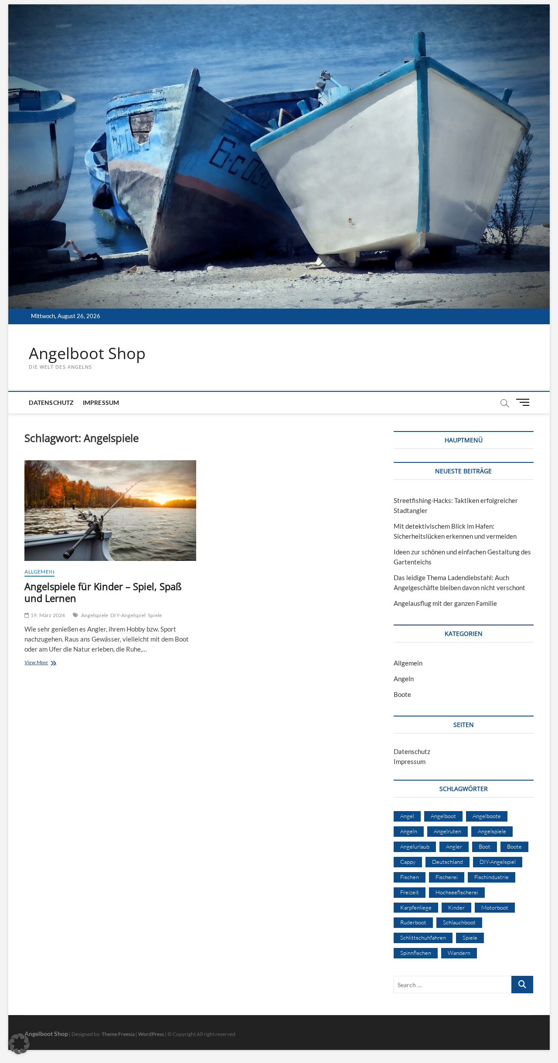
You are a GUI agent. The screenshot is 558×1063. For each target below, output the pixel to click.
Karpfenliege (416, 907)
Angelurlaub (414, 846)
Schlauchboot (459, 922)
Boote (402, 694)
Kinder (456, 907)
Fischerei (447, 876)
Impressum (101, 402)
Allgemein (39, 571)
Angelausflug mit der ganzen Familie (445, 603)
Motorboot (494, 907)
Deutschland (447, 861)
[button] (19, 1044)
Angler (454, 846)
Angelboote (487, 815)
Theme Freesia (118, 1034)
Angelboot (443, 815)
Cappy (407, 861)
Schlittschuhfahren (423, 937)
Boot (484, 846)
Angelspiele (94, 615)
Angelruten (447, 831)
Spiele (155, 615)
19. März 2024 (47, 615)
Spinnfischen (415, 952)
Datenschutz (51, 402)
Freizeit (409, 892)
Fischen (409, 876)
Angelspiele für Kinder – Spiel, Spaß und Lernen (103, 592)
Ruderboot (413, 922)
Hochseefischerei (457, 892)
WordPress (151, 1034)
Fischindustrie (491, 876)
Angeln (404, 679)
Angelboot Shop (87, 353)
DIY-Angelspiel (128, 615)
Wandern (459, 952)
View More (48, 663)
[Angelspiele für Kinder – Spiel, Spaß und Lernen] (110, 510)
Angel (407, 815)
